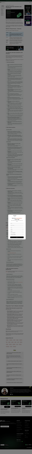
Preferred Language (13, 234)
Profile (11, 229)
